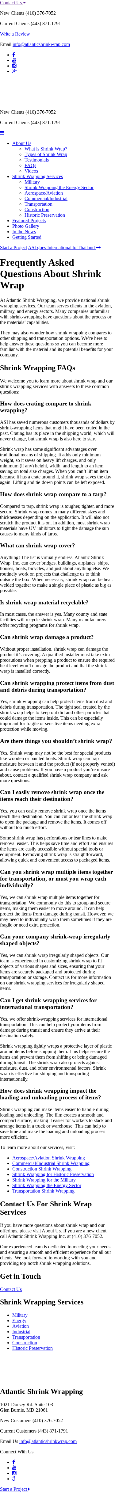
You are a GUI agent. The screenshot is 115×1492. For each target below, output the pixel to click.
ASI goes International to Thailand (62, 247)
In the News (24, 231)
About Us (21, 143)
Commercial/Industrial (46, 198)
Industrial (21, 1331)
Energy (19, 1320)
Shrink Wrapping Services (37, 176)
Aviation (20, 1326)
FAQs (30, 165)
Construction (37, 209)
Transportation (38, 204)
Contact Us (11, 2)
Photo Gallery (25, 226)
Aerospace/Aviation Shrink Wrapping (48, 1157)
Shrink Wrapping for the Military (44, 1179)
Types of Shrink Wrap (46, 154)
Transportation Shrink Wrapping (43, 1190)
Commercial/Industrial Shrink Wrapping (51, 1163)
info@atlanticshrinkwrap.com (41, 44)
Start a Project (13, 247)
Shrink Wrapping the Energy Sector (59, 187)
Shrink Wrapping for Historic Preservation (53, 1174)
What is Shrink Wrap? (46, 148)
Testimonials (37, 159)
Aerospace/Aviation (44, 193)
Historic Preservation (45, 215)
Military (32, 182)
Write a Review (15, 33)
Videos (31, 170)
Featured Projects (29, 220)
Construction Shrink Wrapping (41, 1168)
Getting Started (26, 237)
